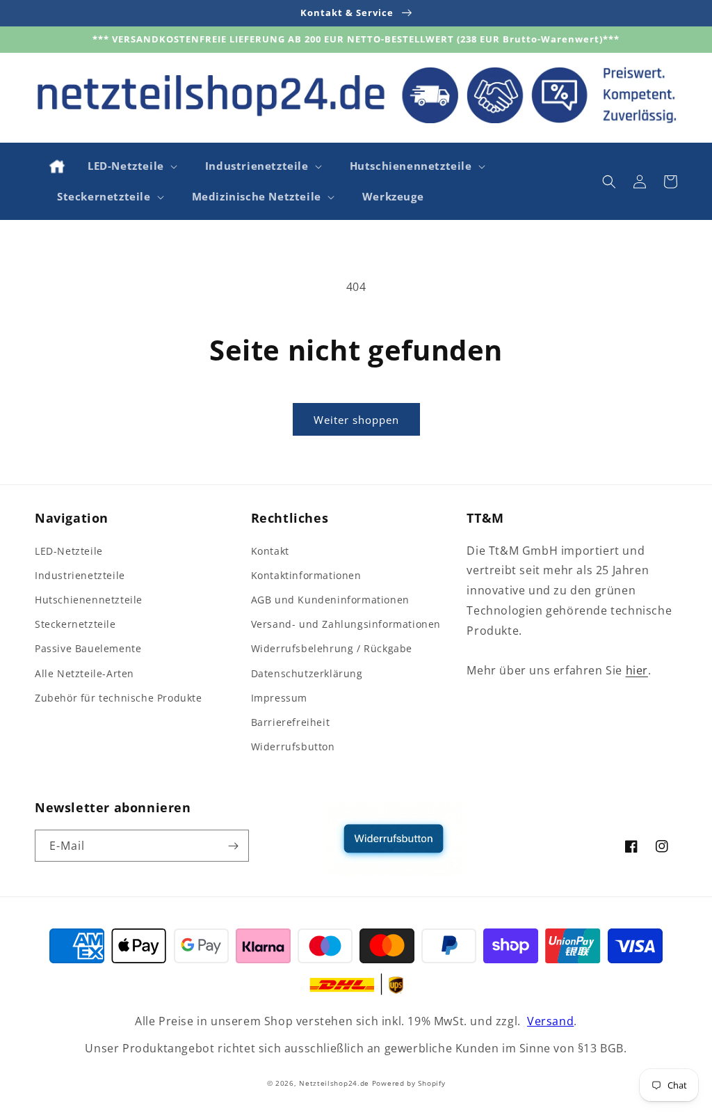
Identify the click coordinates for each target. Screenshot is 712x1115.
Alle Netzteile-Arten (84, 673)
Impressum (279, 697)
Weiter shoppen (356, 420)
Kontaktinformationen (306, 575)
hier (637, 670)
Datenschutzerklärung (307, 673)
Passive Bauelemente (88, 648)
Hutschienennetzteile (89, 599)
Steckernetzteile (75, 624)
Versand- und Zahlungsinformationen (346, 624)
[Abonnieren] (233, 846)
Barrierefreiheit (290, 722)
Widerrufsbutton (293, 746)
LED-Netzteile (69, 551)
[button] (131, 166)
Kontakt (270, 551)
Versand (550, 1021)
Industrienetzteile (80, 575)
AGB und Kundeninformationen (330, 599)
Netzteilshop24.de (334, 1083)
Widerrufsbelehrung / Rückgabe (331, 648)
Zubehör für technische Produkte (118, 697)
